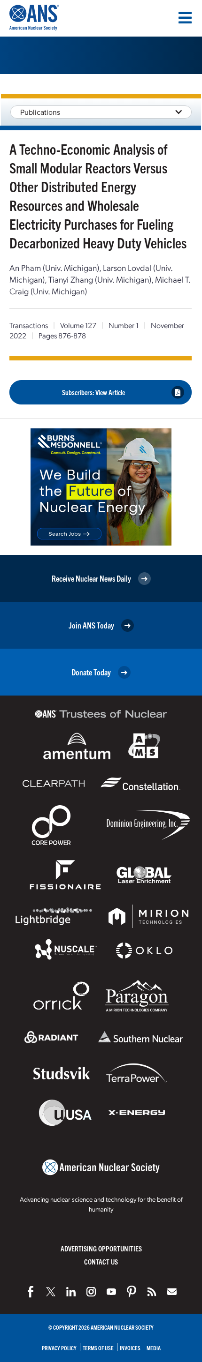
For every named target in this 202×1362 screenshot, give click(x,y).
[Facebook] (30, 1291)
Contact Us (101, 1261)
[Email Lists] (172, 1291)
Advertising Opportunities (101, 1248)
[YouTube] (111, 1291)
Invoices (130, 1347)
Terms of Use (98, 1347)
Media (154, 1347)
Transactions (28, 325)
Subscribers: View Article (93, 392)
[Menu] (185, 17)
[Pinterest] (131, 1291)
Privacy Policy (59, 1347)
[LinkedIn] (71, 1291)
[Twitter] (50, 1291)
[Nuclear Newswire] (151, 1291)
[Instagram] (91, 1291)
